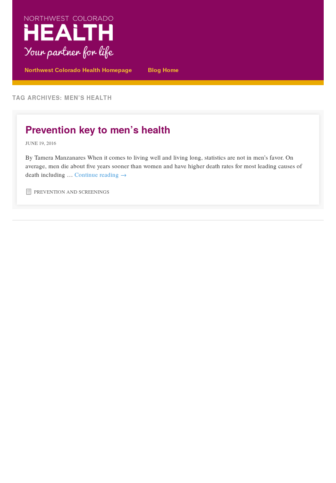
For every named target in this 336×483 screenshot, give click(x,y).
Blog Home (163, 70)
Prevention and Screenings (71, 191)
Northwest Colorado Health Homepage (78, 70)
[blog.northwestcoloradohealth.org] (157, 56)
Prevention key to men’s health (97, 129)
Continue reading (101, 174)
